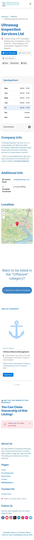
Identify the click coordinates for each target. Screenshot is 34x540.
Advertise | (7, 532)
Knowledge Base (7, 473)
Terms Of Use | (7, 535)
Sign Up (16, 453)
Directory (5, 348)
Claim (25, 63)
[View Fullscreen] (3, 217)
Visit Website (9, 58)
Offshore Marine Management (16, 352)
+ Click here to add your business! (17, 290)
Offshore (11, 348)
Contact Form (6, 494)
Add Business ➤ (7, 482)
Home (3, 470)
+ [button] (3, 211)
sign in (15, 423)
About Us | (15, 532)
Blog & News (6, 476)
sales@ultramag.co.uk (21, 179)
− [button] (3, 213)
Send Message (10, 53)
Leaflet (17, 243)
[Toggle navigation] (30, 3)
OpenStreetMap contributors (26, 243)
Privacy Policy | (25, 532)
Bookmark (15, 63)
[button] (13, 384)
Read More (8, 375)
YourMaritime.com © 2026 (22, 535)
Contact (4, 479)
